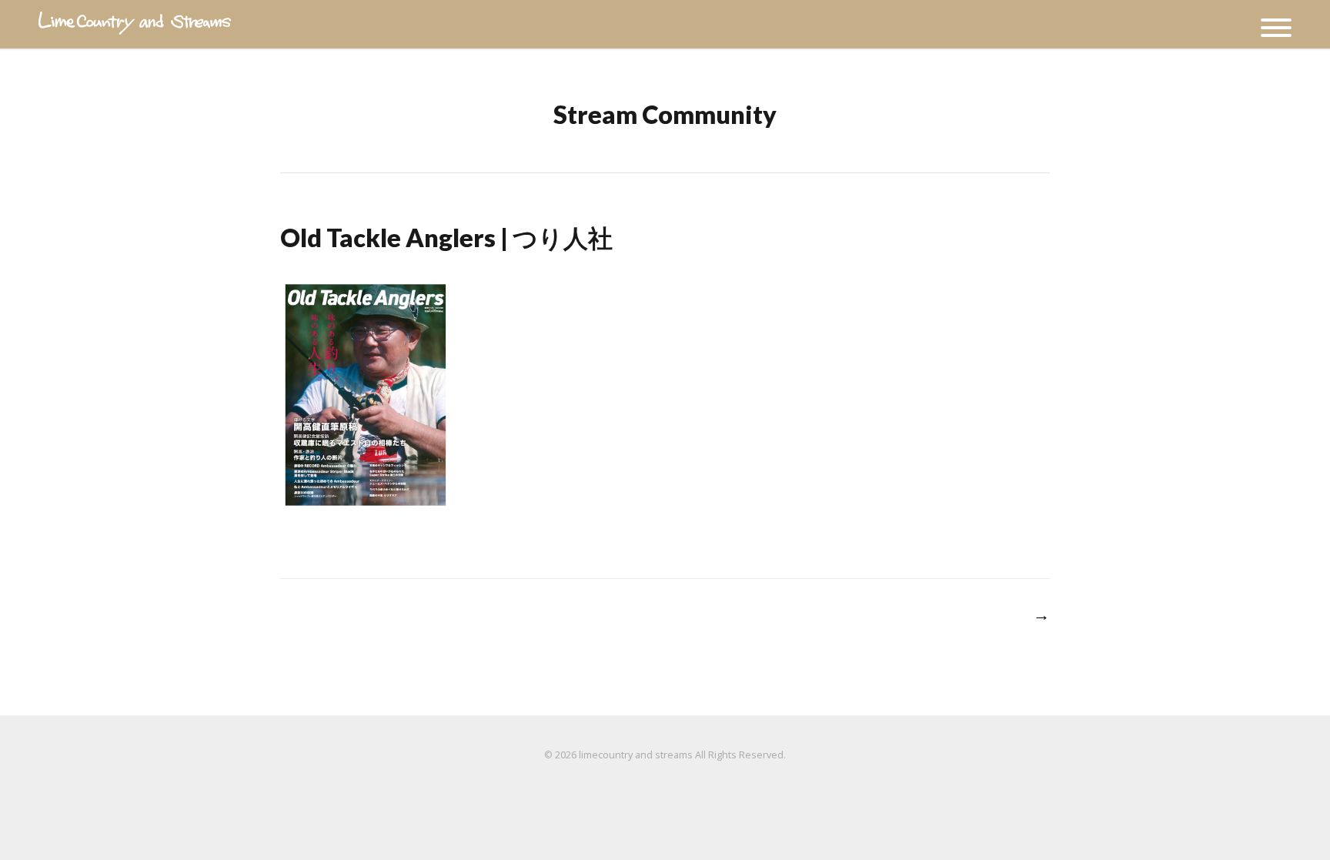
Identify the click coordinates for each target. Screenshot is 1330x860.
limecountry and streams (636, 754)
